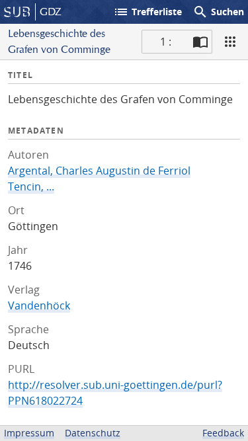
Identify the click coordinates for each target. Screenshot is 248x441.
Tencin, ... (31, 186)
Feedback (223, 432)
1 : (165, 41)
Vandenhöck (39, 305)
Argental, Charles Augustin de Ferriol (99, 170)
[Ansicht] (230, 42)
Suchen (218, 12)
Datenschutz (92, 432)
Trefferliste (147, 12)
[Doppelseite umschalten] (200, 42)
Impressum (29, 432)
